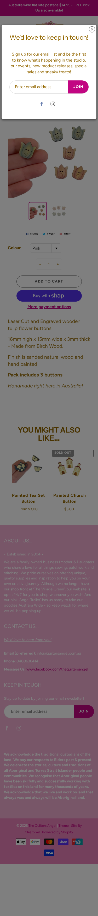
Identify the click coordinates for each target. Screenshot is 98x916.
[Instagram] (52, 104)
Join (78, 87)
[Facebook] (41, 104)
